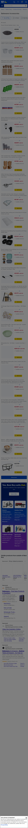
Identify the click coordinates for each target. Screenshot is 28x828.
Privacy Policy (4, 824)
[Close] (26, 817)
